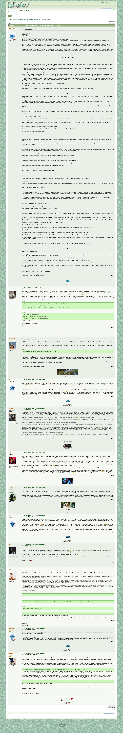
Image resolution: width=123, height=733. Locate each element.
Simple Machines (63, 720)
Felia (10, 544)
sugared (11, 653)
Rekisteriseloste (62, 726)
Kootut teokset (67, 376)
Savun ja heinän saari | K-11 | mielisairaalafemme (34, 28)
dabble (67, 441)
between (66, 283)
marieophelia (12, 338)
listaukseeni (27, 623)
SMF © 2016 (58, 720)
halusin (71, 331)
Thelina (10, 569)
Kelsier (30, 19)
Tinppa (28, 19)
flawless (11, 408)
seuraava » (113, 21)
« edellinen (109, 21)
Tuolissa (70, 484)
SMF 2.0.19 (53, 720)
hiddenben (11, 28)
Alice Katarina (12, 288)
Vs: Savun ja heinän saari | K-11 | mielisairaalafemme (34, 287)
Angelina (11, 487)
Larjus (10, 452)
